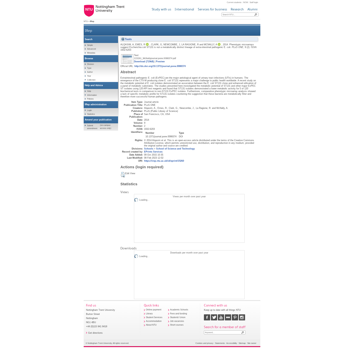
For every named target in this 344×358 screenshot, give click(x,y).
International (184, 9)
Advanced (91, 49)
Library (149, 314)
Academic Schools (179, 310)
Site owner (251, 343)
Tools (128, 39)
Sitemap (242, 343)
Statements (220, 343)
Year (89, 76)
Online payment (153, 310)
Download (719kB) (144, 61)
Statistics (91, 114)
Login (89, 110)
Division (90, 64)
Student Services (154, 317)
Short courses (176, 325)
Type (89, 68)
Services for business (212, 9)
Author (90, 72)
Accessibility (231, 343)
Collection (91, 80)
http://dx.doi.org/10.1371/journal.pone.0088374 (160, 66)
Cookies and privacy (204, 343)
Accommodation (154, 321)
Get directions (95, 333)
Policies (90, 99)
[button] (123, 174)
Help (89, 91)
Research (237, 9)
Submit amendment (92, 126)
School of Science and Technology (175, 148)
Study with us (161, 9)
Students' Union (177, 317)
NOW (245, 2)
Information (92, 95)
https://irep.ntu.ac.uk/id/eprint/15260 (164, 160)
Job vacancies (177, 321)
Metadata (91, 53)
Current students (234, 2)
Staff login (254, 2)
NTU (86, 21)
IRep (88, 30)
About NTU (151, 325)
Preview (160, 61)
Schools (148, 148)
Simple (90, 45)
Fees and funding (178, 314)
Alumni (252, 9)
